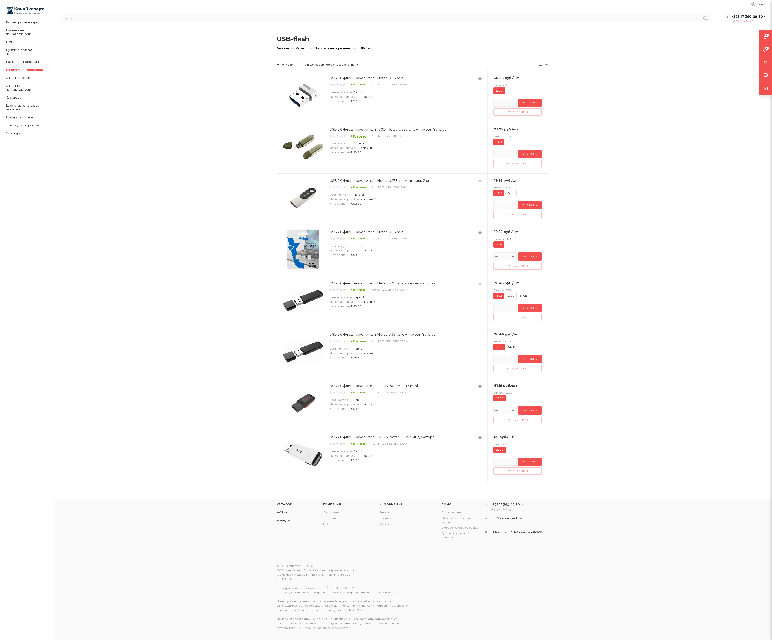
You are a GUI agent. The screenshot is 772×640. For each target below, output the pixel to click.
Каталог (284, 504)
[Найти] (705, 18)
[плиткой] (534, 64)
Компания (332, 504)
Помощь (449, 504)
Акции (282, 512)
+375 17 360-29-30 (747, 17)
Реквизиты (386, 512)
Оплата (384, 523)
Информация (391, 504)
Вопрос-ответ (451, 512)
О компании (331, 512)
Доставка (385, 518)
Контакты (329, 518)
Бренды (284, 520)
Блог (326, 523)
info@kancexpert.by (506, 518)
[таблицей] (546, 64)
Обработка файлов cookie (460, 527)
